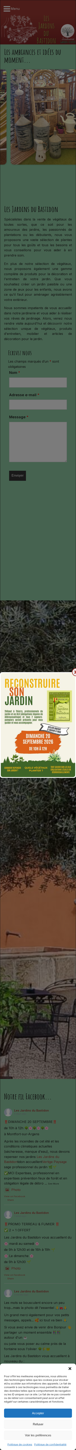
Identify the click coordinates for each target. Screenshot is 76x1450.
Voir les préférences (38, 1435)
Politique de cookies (19, 1444)
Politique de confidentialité (50, 1444)
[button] (70, 1369)
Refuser (38, 1424)
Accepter (38, 1413)
